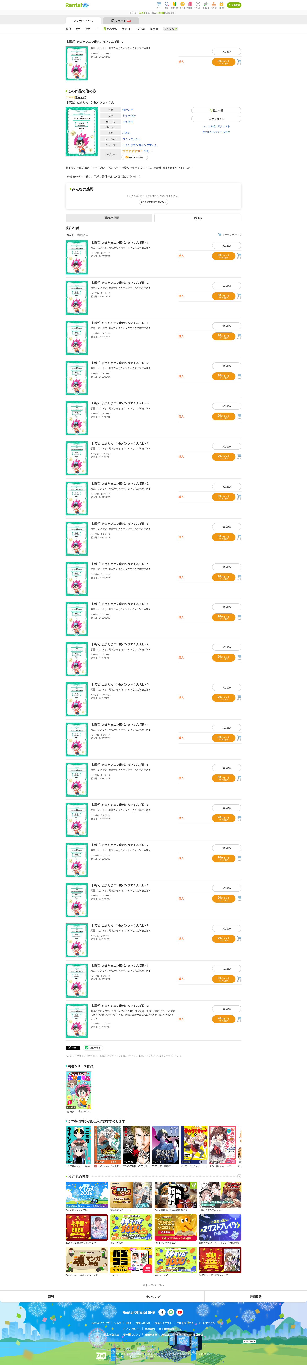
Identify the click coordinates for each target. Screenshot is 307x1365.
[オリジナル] (110, 28)
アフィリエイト (132, 1328)
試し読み (227, 51)
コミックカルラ (131, 139)
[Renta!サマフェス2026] (85, 5)
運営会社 (198, 1334)
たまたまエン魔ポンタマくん (139, 145)
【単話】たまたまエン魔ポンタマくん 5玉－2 (120, 925)
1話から (70, 235)
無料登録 (235, 5)
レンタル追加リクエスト (216, 126)
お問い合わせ (142, 1323)
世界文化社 (129, 115)
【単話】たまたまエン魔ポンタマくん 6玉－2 (120, 1006)
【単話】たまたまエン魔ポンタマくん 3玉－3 (120, 524)
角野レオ (127, 109)
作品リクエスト (163, 1323)
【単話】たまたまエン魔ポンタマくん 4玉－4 (120, 724)
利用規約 (150, 1328)
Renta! (69, 1055)
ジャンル (169, 29)
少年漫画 (127, 121)
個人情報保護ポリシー (171, 1328)
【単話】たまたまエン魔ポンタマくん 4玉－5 (120, 765)
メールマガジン (206, 1323)
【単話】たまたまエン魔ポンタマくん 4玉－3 (120, 684)
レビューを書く (136, 157)
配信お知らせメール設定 (216, 131)
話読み (126, 133)
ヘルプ (117, 1323)
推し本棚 (218, 110)
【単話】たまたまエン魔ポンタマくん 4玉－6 (120, 805)
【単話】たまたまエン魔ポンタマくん (117, 1055)
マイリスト (218, 119)
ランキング (153, 1296)
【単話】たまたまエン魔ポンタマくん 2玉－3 (120, 403)
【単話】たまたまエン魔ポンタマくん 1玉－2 (120, 283)
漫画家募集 (151, 1334)
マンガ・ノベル (83, 21)
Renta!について (101, 1323)
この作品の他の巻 (82, 91)
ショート (123, 21)
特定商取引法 (111, 1334)
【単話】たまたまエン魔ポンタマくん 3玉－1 (120, 443)
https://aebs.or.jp (115, 1359)
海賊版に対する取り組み (175, 1334)
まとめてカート (230, 234)
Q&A (128, 1323)
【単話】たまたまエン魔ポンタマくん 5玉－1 (120, 885)
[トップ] (74, 5)
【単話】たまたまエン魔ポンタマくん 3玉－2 (120, 483)
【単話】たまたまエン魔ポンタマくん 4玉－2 (120, 644)
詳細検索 (256, 1296)
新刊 (51, 1296)
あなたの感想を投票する (152, 201)
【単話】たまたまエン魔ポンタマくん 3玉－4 (120, 564)
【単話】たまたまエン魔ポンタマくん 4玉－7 (120, 845)
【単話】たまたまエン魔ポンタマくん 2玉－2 (120, 363)
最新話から (82, 235)
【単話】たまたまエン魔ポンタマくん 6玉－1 (120, 965)
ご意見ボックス (185, 1323)
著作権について (132, 1334)
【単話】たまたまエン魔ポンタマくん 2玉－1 (120, 323)
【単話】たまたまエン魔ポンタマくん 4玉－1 (120, 604)
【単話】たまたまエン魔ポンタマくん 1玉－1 (120, 242)
